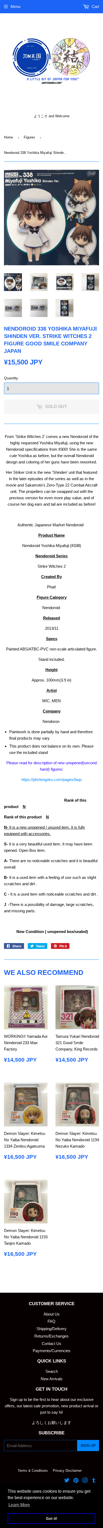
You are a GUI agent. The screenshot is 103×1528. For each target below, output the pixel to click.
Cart (95, 6)
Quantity (11, 378)
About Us (52, 1314)
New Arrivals (52, 1379)
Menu (15, 6)
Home (8, 137)
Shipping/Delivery (51, 1328)
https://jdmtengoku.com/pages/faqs (51, 779)
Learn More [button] (19, 1505)
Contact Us (51, 1343)
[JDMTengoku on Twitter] (66, 1481)
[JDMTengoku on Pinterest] (76, 1481)
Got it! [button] (51, 1518)
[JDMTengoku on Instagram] (85, 1481)
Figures (29, 137)
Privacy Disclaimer (67, 1471)
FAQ (51, 1321)
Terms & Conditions (33, 1471)
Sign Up (88, 1445)
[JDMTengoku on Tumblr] (93, 1481)
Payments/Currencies (52, 1350)
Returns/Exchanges (51, 1336)
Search (51, 1371)
